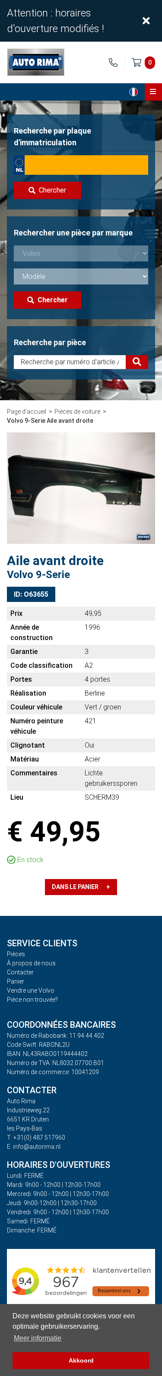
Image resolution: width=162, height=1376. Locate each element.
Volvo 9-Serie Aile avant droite (50, 420)
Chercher (52, 190)
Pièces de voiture (77, 411)
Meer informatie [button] (37, 1338)
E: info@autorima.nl (33, 1146)
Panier (15, 981)
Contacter (20, 972)
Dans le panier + (81, 886)
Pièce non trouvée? (32, 999)
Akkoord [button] (81, 1360)
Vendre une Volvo (30, 990)
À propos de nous (31, 963)
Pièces (16, 954)
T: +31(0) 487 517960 (36, 1137)
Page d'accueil (26, 411)
